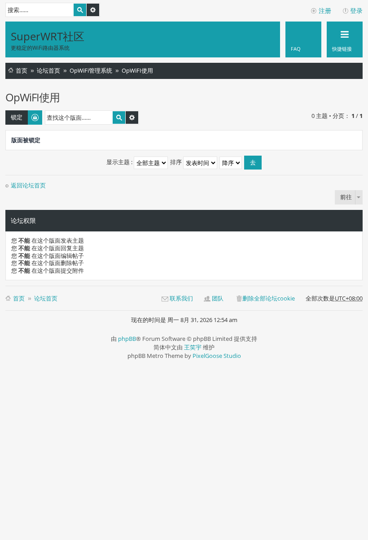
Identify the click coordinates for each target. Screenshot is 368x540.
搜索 (80, 10)
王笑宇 (193, 347)
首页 (21, 70)
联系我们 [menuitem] (181, 298)
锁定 (16, 117)
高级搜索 (93, 10)
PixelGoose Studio (217, 356)
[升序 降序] (231, 162)
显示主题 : (120, 162)
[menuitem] (303, 39)
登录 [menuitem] (356, 10)
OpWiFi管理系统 (91, 70)
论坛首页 (48, 70)
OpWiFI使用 (137, 70)
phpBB (127, 339)
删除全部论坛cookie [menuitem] (268, 298)
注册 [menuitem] (325, 10)
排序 (176, 162)
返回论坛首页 (28, 185)
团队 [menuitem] (217, 298)
